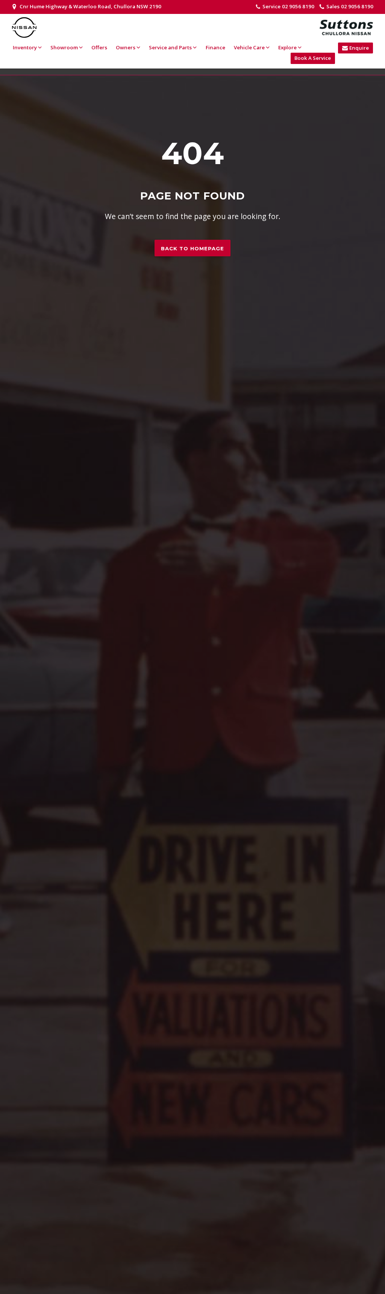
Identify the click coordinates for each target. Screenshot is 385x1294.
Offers (99, 47)
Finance (215, 47)
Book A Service (312, 58)
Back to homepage (192, 248)
